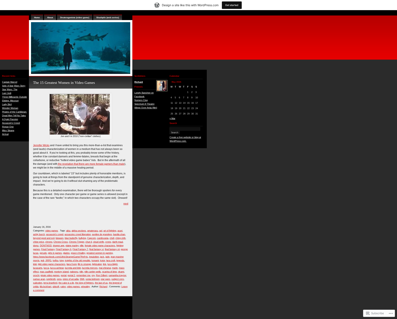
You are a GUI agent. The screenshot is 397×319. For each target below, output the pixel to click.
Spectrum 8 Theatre (144, 104)
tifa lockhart (45, 286)
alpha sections (79, 230)
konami (95, 260)
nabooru (74, 271)
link (104, 264)
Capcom (91, 238)
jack (102, 256)
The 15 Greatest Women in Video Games (64, 83)
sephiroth (51, 279)
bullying (82, 238)
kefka (55, 260)
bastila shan (119, 234)
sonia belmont (92, 279)
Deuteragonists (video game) (74, 17)
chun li (88, 242)
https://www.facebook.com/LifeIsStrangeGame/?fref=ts (60, 256)
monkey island (61, 271)
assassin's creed (54, 234)
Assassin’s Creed (11, 123)
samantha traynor (117, 275)
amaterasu (92, 230)
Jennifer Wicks (41, 145)
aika (68, 230)
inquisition (94, 256)
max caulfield (46, 271)
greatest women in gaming (99, 253)
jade (107, 256)
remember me (83, 275)
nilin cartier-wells (92, 271)
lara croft (110, 260)
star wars (105, 279)
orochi (36, 275)
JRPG (48, 260)
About (50, 17)
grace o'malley (78, 253)
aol (100, 230)
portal (63, 275)
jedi (42, 260)
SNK (82, 279)
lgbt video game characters (51, 264)
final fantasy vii (112, 249)
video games (51, 230)
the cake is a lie (66, 283)
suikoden (37, 283)
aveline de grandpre (102, 234)
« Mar (172, 118)
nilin (81, 271)
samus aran (39, 279)
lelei (35, 264)
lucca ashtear (57, 268)
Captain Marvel (9, 82)
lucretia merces (90, 268)
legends (120, 260)
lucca (46, 268)
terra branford (50, 283)
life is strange (84, 264)
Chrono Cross (61, 242)
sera (59, 279)
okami (121, 271)
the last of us (101, 283)
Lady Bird (7, 104)
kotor (102, 260)
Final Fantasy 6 (63, 249)
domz (36, 245)
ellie (82, 245)
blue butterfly (71, 238)
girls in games (55, 253)
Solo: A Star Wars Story (13, 85)
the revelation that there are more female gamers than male (90, 164)
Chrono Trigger (76, 242)
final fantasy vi (96, 249)
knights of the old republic (77, 260)
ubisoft (56, 286)
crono (108, 242)
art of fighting (109, 230)
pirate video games (50, 275)
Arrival (5, 134)
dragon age (58, 245)
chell (112, 238)
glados (66, 253)
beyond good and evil (43, 238)
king (62, 260)
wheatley (85, 286)
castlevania (102, 238)
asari (119, 230)
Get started (231, 5)
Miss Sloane (8, 130)
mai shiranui (105, 268)
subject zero (117, 279)
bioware (59, 238)
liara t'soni (72, 264)
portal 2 (71, 275)
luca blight (112, 264)
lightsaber (97, 264)
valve (63, 286)
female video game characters (100, 245)
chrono (48, 242)
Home (37, 17)
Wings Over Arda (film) (145, 107)
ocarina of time (109, 271)
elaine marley (72, 245)
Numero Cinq (141, 100)
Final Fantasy (48, 249)
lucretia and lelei (73, 268)
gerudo (43, 253)
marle (115, 268)
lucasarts (37, 268)
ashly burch (39, 234)
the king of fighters (84, 283)
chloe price (38, 242)
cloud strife (98, 242)
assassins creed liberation (78, 234)
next (125, 203)
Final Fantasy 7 (80, 249)
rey (93, 275)
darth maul (117, 242)
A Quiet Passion (10, 119)
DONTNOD (46, 245)
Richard (103, 286)
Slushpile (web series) (107, 17)
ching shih (120, 238)
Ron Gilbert (101, 275)
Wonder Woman (10, 108)
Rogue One (8, 126)
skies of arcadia (71, 279)
